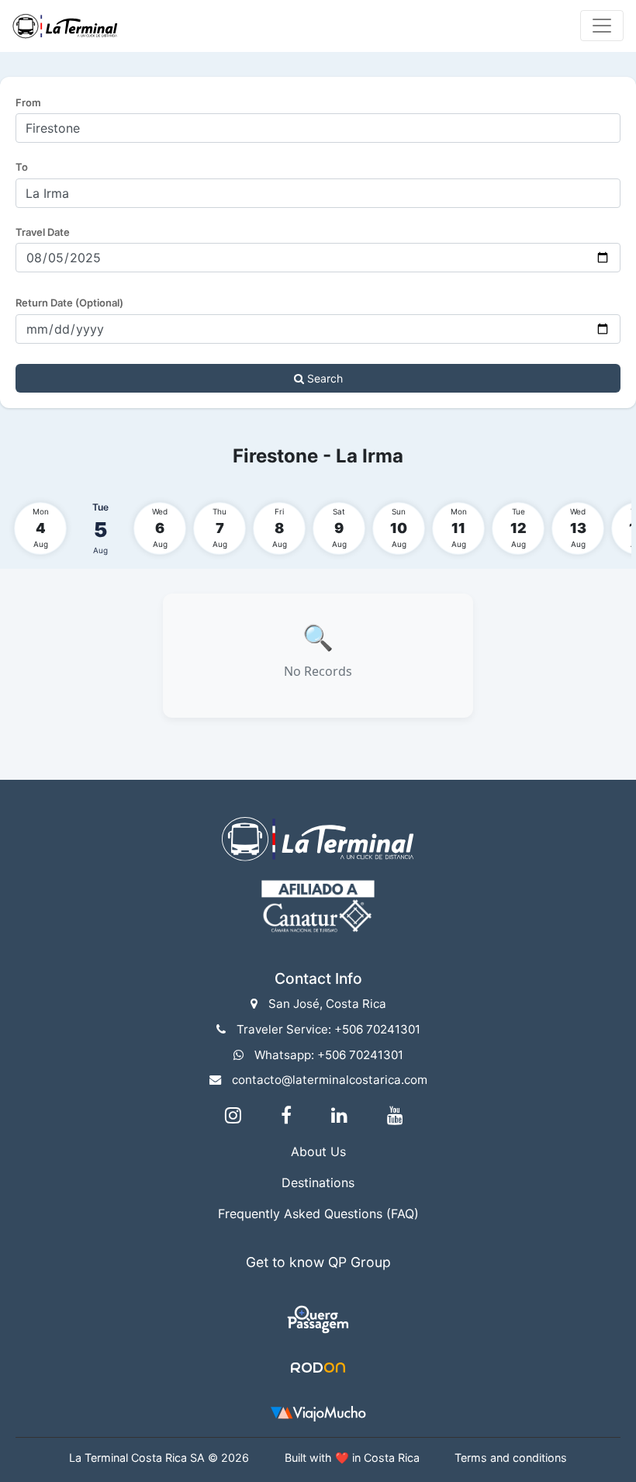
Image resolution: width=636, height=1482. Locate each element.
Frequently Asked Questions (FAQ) (318, 1213)
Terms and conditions (511, 1457)
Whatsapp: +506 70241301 (328, 1054)
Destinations (318, 1182)
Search (323, 378)
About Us (318, 1151)
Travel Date (43, 232)
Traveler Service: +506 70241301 (328, 1029)
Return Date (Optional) (69, 302)
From (28, 102)
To (22, 167)
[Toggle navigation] (602, 25)
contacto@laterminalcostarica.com (329, 1079)
